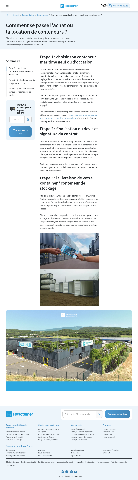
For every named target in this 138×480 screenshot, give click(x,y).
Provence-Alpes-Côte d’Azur (15, 453)
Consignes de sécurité (28, 462)
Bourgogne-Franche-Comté (15, 455)
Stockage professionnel (79, 439)
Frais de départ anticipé (64, 462)
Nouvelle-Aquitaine (77, 450)
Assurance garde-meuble (14, 437)
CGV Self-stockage (12, 462)
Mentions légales (103, 462)
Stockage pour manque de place (82, 434)
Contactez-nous (108, 432)
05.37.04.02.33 (118, 5)
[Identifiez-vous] (106, 5)
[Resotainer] (69, 6)
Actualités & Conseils (78, 429)
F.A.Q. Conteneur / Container (48, 439)
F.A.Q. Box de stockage (14, 439)
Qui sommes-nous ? (110, 429)
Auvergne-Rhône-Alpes (111, 450)
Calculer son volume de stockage (17, 434)
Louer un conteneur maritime (48, 434)
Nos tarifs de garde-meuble (15, 432)
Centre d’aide (107, 434)
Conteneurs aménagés (46, 437)
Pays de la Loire (76, 455)
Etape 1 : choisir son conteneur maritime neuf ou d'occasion (21, 71)
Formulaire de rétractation (86, 462)
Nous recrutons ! (109, 437)
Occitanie (41, 450)
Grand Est (106, 453)
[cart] (103, 5)
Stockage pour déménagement (81, 432)
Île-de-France (10, 450)
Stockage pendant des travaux (81, 437)
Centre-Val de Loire (45, 455)
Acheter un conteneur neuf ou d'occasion (49, 430)
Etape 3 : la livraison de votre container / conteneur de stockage (21, 91)
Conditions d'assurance (46, 462)
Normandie (75, 453)
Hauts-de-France (44, 453)
